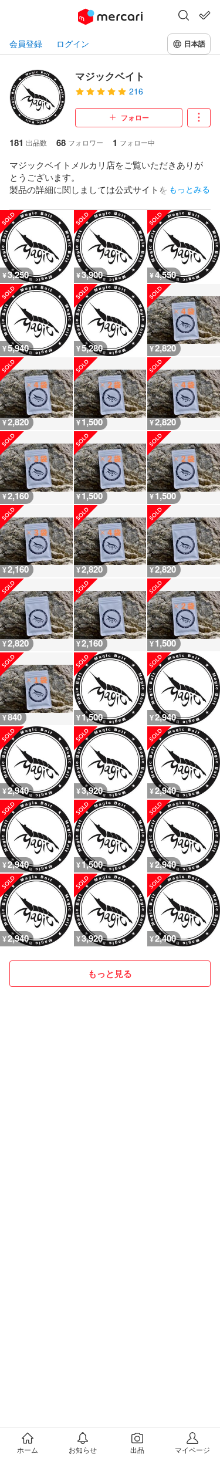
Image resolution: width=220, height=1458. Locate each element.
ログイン (72, 43)
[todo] (205, 15)
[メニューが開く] (199, 117)
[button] (183, 16)
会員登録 (25, 43)
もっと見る (110, 973)
